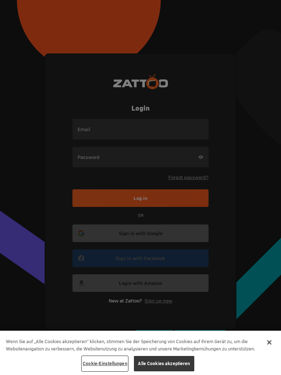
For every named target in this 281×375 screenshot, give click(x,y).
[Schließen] (269, 342)
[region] (140, 353)
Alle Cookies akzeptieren (164, 363)
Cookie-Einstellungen (105, 363)
